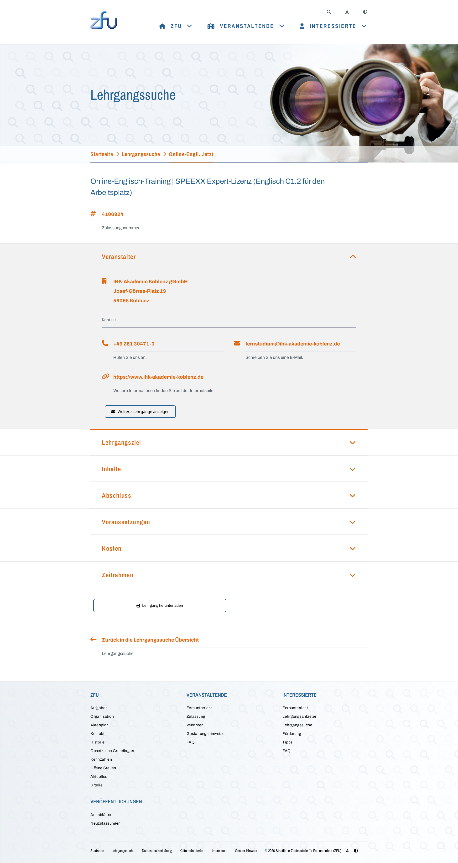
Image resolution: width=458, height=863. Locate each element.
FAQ (191, 742)
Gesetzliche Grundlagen (112, 751)
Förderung (291, 734)
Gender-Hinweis (246, 850)
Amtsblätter (100, 815)
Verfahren (195, 725)
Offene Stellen (103, 768)
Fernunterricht (199, 708)
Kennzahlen (101, 759)
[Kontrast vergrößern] (365, 12)
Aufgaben (99, 708)
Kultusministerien (192, 850)
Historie (97, 742)
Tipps (287, 742)
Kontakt (97, 734)
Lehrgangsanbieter (299, 716)
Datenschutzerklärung (157, 850)
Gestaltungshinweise (206, 734)
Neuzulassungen (105, 823)
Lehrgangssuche (297, 725)
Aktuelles (98, 776)
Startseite (97, 850)
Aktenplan (99, 725)
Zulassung (196, 716)
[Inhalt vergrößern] (347, 12)
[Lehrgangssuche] (329, 12)
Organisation (102, 716)
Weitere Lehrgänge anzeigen (144, 411)
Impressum (219, 850)
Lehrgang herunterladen (162, 605)
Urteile (96, 785)
